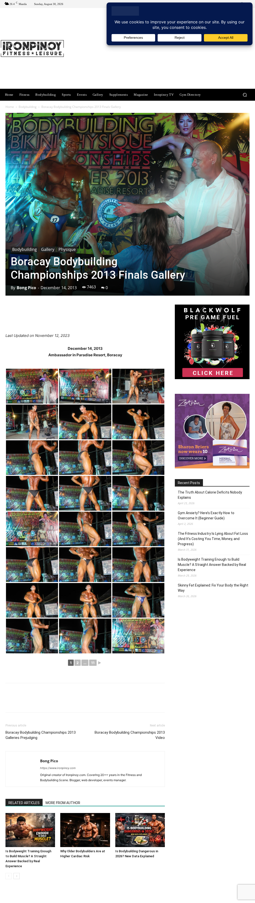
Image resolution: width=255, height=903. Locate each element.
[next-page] (16, 876)
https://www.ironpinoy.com (58, 768)
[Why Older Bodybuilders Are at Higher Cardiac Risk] (85, 830)
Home (9, 107)
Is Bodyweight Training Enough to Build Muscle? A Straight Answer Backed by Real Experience (212, 564)
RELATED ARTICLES (24, 803)
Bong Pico (26, 287)
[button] (245, 95)
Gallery (47, 249)
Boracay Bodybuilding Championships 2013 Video (130, 735)
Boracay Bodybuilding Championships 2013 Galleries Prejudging (40, 735)
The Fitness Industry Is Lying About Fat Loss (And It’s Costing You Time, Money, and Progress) (213, 539)
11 (93, 663)
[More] (148, 318)
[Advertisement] (158, 49)
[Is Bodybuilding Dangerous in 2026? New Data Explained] (140, 830)
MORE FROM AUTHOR (63, 803)
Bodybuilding (28, 107)
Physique (67, 249)
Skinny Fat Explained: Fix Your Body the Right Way (213, 587)
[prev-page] (8, 876)
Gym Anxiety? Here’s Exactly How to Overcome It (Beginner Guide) (206, 515)
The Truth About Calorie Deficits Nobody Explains (210, 494)
